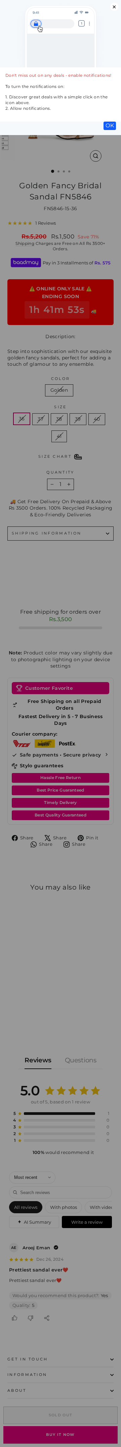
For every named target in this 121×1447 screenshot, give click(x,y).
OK (110, 125)
